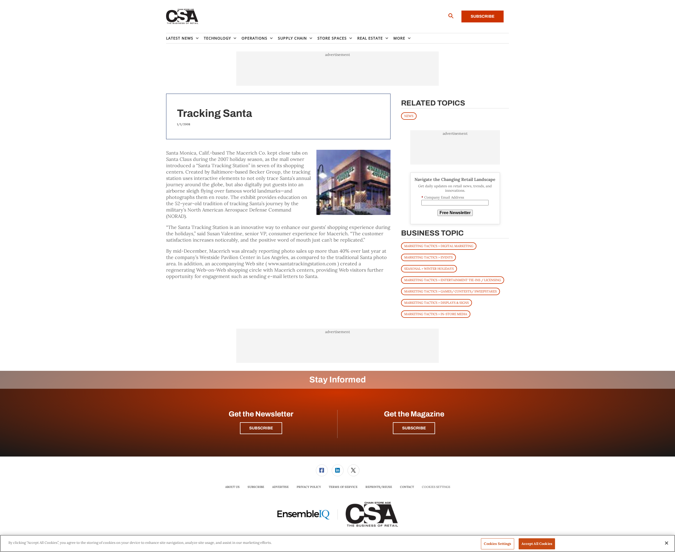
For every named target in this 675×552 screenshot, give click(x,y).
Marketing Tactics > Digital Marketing (438, 246)
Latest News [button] (179, 38)
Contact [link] (407, 487)
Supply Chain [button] (292, 38)
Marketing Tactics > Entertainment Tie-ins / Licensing (452, 280)
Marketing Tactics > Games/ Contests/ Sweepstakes (450, 291)
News (408, 116)
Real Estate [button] (370, 38)
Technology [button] (217, 38)
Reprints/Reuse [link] (378, 487)
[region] (337, 543)
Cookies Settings (436, 487)
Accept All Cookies (537, 543)
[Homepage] (182, 17)
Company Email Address (442, 197)
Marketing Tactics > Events (428, 257)
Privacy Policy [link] (309, 487)
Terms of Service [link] (343, 487)
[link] (322, 470)
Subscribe (482, 16)
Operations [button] (254, 38)
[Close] (666, 543)
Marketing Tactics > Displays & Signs (436, 303)
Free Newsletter (455, 212)
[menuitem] (185, 38)
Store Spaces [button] (332, 38)
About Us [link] (232, 487)
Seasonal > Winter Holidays (429, 269)
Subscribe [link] (256, 487)
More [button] (399, 38)
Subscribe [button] (261, 428)
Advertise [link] (280, 487)
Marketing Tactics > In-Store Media (435, 314)
